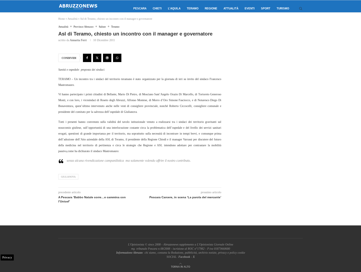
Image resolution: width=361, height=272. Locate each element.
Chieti (157, 8)
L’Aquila (174, 8)
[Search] (301, 8)
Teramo (192, 8)
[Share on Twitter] (97, 58)
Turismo (283, 8)
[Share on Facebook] (87, 58)
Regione (211, 8)
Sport (265, 8)
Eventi (250, 8)
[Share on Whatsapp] (117, 58)
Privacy (7, 257)
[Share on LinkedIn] (107, 58)
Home (61, 18)
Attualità (231, 8)
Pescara (139, 8)
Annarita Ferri (78, 40)
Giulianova (68, 176)
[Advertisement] (267, 67)
